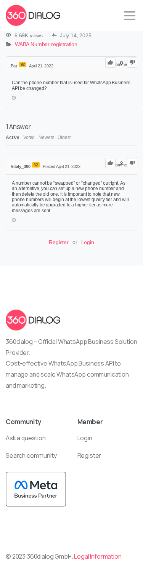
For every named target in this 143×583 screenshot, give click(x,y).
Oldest (64, 137)
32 (36, 165)
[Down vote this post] (132, 63)
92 (23, 64)
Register (59, 242)
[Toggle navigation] (129, 15)
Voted (29, 137)
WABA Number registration (46, 45)
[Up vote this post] (110, 63)
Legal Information (97, 556)
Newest (46, 137)
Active (12, 137)
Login (87, 242)
